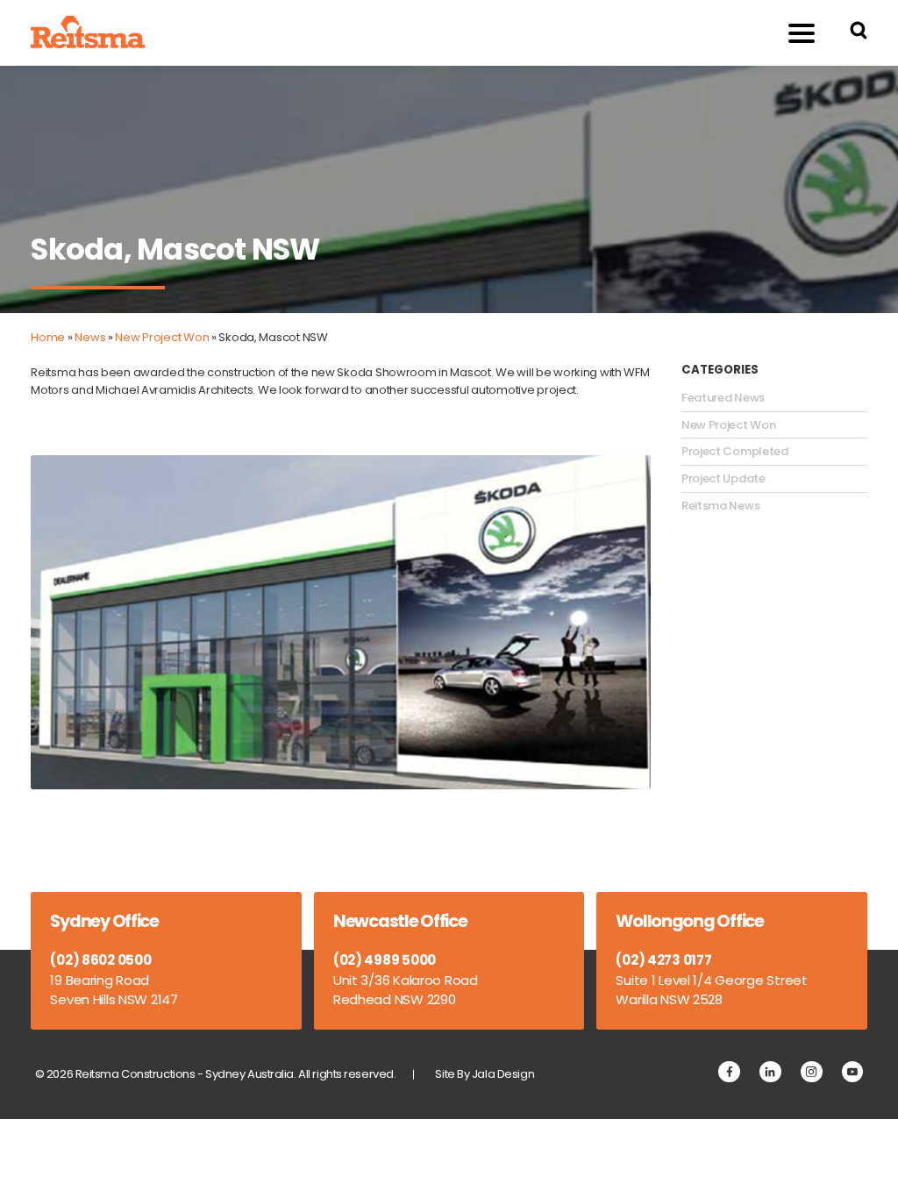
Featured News (723, 398)
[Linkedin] (770, 1072)
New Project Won (162, 337)
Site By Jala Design (484, 1074)
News (90, 337)
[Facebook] (729, 1072)
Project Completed (734, 452)
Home (48, 337)
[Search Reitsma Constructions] (858, 33)
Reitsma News (720, 506)
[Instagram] (812, 1072)
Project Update (723, 479)
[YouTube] (853, 1072)
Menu (801, 33)
